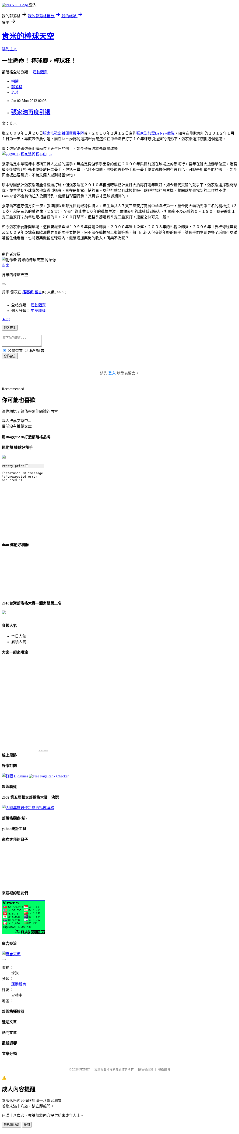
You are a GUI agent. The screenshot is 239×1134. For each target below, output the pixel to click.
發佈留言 (10, 356)
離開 (27, 1125)
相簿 (15, 81)
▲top (6, 319)
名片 (15, 92)
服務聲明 (164, 1069)
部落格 (16, 87)
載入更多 (10, 328)
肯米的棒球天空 (28, 36)
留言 (38, 292)
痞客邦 (28, 292)
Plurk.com (43, 750)
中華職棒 (38, 311)
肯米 (5, 265)
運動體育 (40, 72)
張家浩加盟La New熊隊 (155, 133)
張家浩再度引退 (30, 112)
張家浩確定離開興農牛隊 (63, 133)
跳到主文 (9, 49)
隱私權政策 (145, 1069)
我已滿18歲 (11, 1125)
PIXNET (84, 1069)
